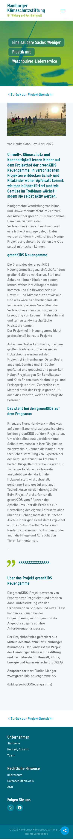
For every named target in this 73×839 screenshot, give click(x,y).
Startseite (13, 743)
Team (10, 755)
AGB (10, 787)
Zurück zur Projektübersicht (32, 94)
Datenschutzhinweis (20, 780)
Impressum (14, 774)
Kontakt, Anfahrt (18, 749)
